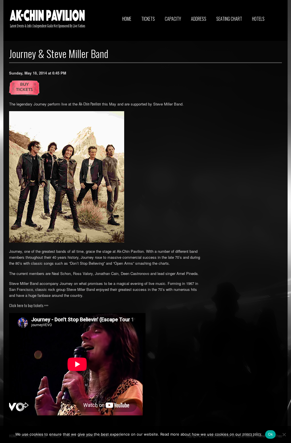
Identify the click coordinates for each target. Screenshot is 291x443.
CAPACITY (173, 18)
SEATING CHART (229, 18)
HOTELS (258, 18)
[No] (284, 434)
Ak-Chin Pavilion (90, 104)
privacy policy (251, 434)
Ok (270, 434)
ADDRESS (198, 18)
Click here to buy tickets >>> (28, 305)
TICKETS (148, 18)
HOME (126, 18)
